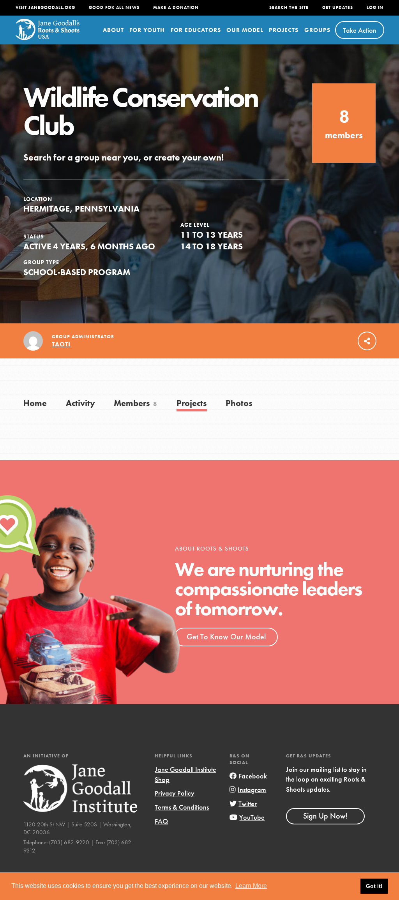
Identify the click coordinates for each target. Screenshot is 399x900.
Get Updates (337, 7)
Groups (317, 30)
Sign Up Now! (325, 816)
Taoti (61, 344)
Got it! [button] (374, 886)
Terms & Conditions (182, 807)
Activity (80, 403)
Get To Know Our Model (226, 637)
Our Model (244, 30)
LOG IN (375, 7)
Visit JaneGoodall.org (45, 7)
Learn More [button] (251, 885)
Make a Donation (176, 7)
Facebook (252, 775)
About (113, 30)
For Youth (147, 30)
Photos (239, 403)
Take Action (359, 30)
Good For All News (114, 7)
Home (35, 403)
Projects (283, 30)
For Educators (196, 30)
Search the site (289, 7)
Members (135, 403)
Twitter (247, 803)
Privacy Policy (174, 793)
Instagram (252, 789)
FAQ (161, 821)
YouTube (252, 817)
